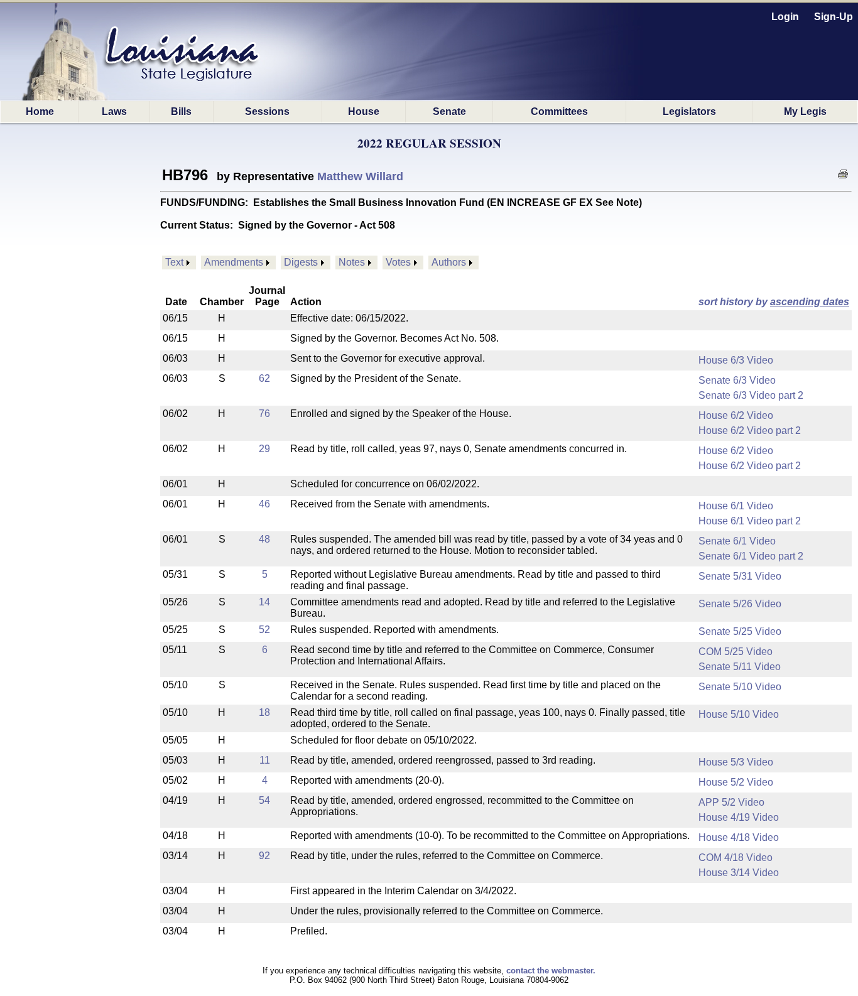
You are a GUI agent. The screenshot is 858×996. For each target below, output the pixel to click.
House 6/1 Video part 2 (749, 521)
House (363, 111)
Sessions (267, 111)
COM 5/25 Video (735, 651)
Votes (398, 262)
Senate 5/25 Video (739, 631)
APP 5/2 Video (731, 802)
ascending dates (809, 301)
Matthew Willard (360, 176)
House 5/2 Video (735, 782)
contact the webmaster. (550, 970)
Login (785, 16)
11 (264, 760)
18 (264, 712)
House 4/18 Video (738, 837)
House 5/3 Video (735, 762)
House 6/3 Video (735, 360)
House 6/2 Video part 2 (749, 430)
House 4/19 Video (738, 817)
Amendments (233, 262)
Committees (559, 111)
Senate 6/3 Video (737, 380)
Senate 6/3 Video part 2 (750, 395)
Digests (301, 262)
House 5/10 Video (738, 714)
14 (264, 602)
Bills (181, 111)
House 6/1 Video (735, 506)
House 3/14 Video (738, 872)
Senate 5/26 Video (739, 603)
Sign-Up (833, 16)
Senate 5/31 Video (739, 576)
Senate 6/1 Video (737, 541)
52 (264, 629)
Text (174, 262)
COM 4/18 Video (735, 857)
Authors (449, 262)
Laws (114, 111)
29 (264, 448)
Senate (449, 111)
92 (264, 855)
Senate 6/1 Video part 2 (750, 556)
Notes (352, 262)
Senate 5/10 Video (739, 686)
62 (264, 378)
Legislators (689, 111)
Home (40, 111)
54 (264, 800)
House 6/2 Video (735, 415)
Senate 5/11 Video (739, 666)
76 (264, 413)
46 (264, 504)
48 (264, 539)
